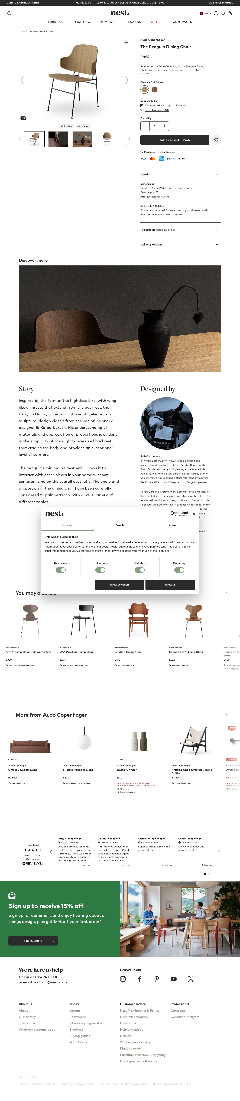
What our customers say (37, 1029)
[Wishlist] (223, 12)
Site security (107, 1084)
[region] (135, 852)
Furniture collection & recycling (143, 1055)
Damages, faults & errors (138, 1061)
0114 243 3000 (47, 977)
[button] (51, 852)
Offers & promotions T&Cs (171, 1084)
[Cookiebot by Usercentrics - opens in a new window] (173, 514)
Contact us (128, 1023)
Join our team (29, 1023)
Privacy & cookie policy (77, 1084)
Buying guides (79, 1036)
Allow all (170, 584)
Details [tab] (120, 525)
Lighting (82, 21)
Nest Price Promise (134, 1017)
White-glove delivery (135, 1042)
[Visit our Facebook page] (139, 979)
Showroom (77, 1017)
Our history (27, 1017)
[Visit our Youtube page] (173, 979)
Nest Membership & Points (139, 1010)
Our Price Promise (221, 3)
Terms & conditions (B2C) (38, 1084)
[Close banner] (194, 514)
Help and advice (131, 1029)
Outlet (157, 21)
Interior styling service (85, 1023)
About (23, 1010)
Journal (75, 1010)
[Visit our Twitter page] (190, 979)
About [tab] (173, 525)
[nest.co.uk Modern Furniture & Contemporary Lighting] (120, 12)
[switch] (100, 570)
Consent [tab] (67, 525)
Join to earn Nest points (23, 3)
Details (145, 174)
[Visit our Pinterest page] (156, 979)
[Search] (9, 12)
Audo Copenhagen (152, 39)
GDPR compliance (134, 1084)
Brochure (76, 1029)
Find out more (33, 940)
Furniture (56, 21)
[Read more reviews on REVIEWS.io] (32, 864)
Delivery (126, 1036)
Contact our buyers (185, 1017)
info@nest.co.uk (54, 982)
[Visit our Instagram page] (122, 979)
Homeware (109, 21)
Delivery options (151, 244)
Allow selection (119, 584)
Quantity (145, 118)
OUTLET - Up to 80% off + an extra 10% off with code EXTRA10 (120, 2)
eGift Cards (78, 1042)
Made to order (130, 1048)
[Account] (216, 12)
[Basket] (230, 12)
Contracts (182, 21)
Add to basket (175, 140)
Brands (134, 21)
